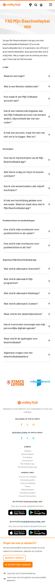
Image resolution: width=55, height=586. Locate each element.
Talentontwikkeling (27, 483)
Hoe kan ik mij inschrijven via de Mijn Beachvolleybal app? (23, 159)
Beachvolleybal (27, 454)
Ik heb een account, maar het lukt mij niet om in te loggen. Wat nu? (24, 134)
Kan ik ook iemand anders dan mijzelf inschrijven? (24, 188)
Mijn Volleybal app (27, 464)
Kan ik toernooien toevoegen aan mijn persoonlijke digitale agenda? (24, 326)
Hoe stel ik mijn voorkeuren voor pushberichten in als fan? (21, 245)
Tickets (28, 486)
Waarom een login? (14, 75)
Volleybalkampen (27, 489)
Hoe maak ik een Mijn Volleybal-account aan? (21, 98)
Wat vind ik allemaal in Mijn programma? (18, 280)
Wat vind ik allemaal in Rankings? (22, 293)
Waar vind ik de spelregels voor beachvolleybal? (21, 340)
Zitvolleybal (27, 457)
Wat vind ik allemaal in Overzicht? (22, 268)
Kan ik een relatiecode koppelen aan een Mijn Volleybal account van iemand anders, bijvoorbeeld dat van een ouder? (25, 116)
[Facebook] (21, 424)
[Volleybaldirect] (33, 383)
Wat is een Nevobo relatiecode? (21, 86)
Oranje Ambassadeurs (27, 496)
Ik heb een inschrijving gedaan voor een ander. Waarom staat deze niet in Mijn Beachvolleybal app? (24, 204)
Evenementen (27, 460)
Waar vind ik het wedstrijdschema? (23, 313)
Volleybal (27, 451)
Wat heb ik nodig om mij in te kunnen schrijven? (24, 173)
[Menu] (50, 4)
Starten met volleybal (27, 477)
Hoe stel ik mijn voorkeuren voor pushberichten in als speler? (21, 231)
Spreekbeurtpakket (28, 493)
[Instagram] (33, 424)
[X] (27, 424)
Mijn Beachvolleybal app (27, 467)
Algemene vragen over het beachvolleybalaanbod (18, 354)
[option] (32, 383)
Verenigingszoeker (27, 480)
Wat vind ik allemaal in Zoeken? (21, 303)
